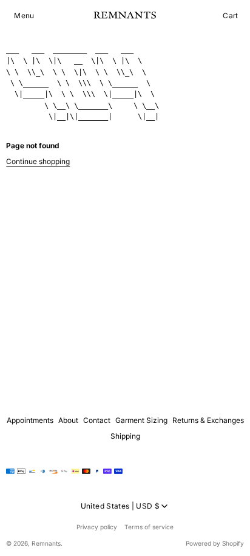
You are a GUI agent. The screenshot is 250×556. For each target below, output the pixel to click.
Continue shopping (38, 161)
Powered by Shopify (215, 543)
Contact (96, 420)
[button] (24, 15)
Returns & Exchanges (208, 420)
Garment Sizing (141, 420)
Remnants (46, 543)
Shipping (125, 436)
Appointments (30, 420)
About (68, 420)
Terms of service (149, 526)
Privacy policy (96, 526)
